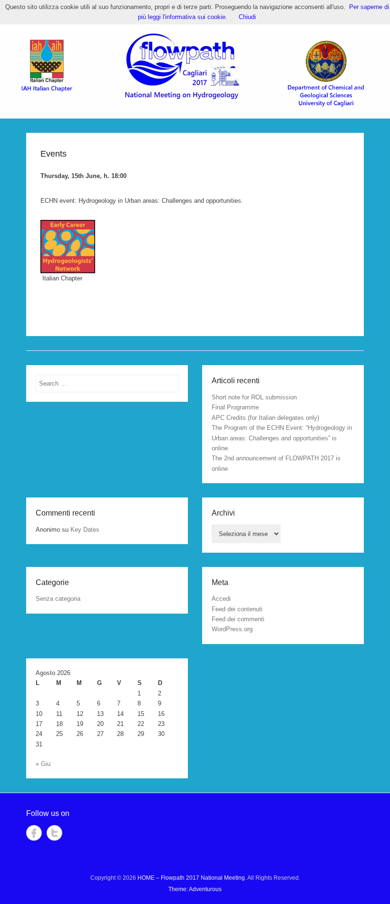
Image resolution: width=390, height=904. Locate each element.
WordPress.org (232, 629)
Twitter (54, 833)
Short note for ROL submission (254, 397)
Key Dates (84, 529)
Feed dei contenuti (237, 609)
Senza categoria (58, 598)
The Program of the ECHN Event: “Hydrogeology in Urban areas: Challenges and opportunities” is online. (282, 438)
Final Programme (235, 407)
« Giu (43, 763)
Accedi (221, 598)
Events (53, 154)
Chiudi (247, 16)
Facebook (34, 833)
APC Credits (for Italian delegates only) (265, 417)
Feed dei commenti (238, 619)
